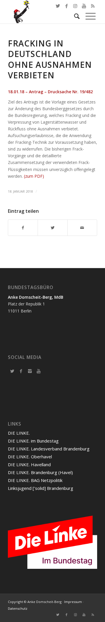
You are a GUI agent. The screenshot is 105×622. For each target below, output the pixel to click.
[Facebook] (21, 371)
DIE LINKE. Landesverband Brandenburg (49, 449)
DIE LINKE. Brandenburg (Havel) (40, 472)
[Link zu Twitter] (57, 5)
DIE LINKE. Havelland (29, 464)
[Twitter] (12, 371)
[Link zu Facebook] (66, 5)
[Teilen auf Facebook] (23, 228)
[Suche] (74, 16)
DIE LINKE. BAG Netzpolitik (35, 480)
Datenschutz (17, 608)
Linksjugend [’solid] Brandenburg (40, 488)
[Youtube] (38, 371)
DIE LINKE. (19, 433)
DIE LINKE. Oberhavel (30, 456)
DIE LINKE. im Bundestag (33, 441)
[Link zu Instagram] (75, 614)
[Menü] (88, 16)
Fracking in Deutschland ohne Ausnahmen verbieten (50, 59)
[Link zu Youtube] (84, 614)
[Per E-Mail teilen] (82, 228)
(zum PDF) (34, 176)
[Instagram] (29, 371)
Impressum (73, 601)
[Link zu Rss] (92, 614)
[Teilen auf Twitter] (52, 228)
